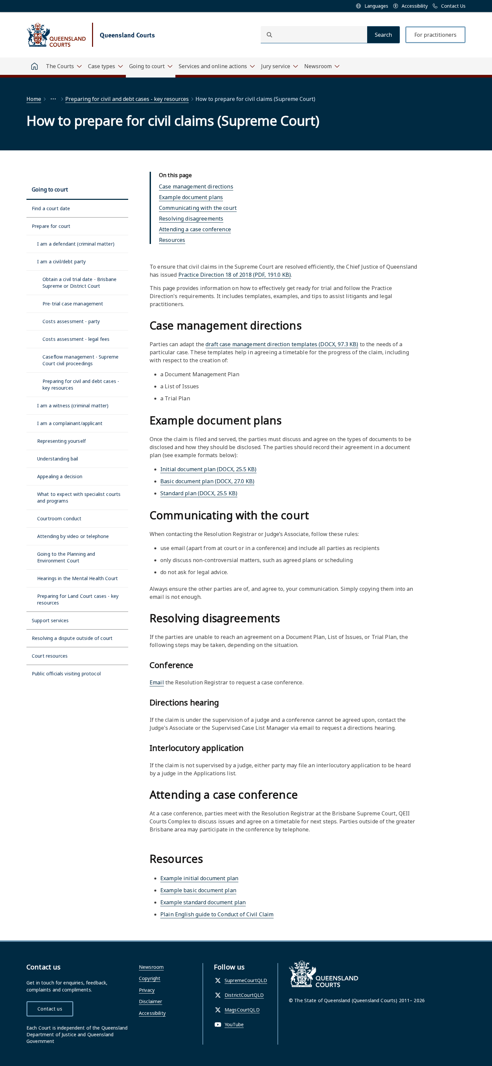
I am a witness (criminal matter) (73, 405)
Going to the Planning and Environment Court (66, 557)
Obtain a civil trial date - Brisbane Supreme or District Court (79, 282)
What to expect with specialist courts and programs (78, 497)
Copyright (149, 978)
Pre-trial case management (73, 303)
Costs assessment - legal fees (76, 339)
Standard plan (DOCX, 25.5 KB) (198, 493)
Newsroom (151, 967)
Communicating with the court (198, 208)
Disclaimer (150, 1001)
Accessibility (152, 1013)
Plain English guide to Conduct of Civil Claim (216, 914)
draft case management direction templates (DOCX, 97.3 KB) (282, 344)
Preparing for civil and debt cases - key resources (127, 99)
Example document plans (191, 197)
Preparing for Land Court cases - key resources (77, 599)
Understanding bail (57, 458)
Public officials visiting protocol (66, 673)
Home (33, 99)
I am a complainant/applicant (69, 423)
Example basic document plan (198, 890)
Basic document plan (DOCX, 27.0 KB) (207, 481)
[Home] (34, 66)
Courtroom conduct (59, 518)
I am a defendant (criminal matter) (75, 244)
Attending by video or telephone (73, 536)
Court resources (50, 656)
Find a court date (51, 208)
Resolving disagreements (191, 218)
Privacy (147, 990)
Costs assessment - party (71, 321)
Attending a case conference (195, 229)
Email (157, 682)
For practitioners (435, 34)
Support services (50, 620)
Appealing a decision (59, 476)
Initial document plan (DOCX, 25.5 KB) (208, 469)
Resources (172, 240)
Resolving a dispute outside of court (72, 638)
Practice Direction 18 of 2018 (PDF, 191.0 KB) (234, 274)
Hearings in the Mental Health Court (77, 578)
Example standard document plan (203, 902)
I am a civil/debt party (61, 261)
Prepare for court (51, 226)
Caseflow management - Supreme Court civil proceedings (80, 360)
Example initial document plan (199, 878)
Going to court (50, 189)
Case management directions (196, 186)
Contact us (49, 1009)
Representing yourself (61, 441)
